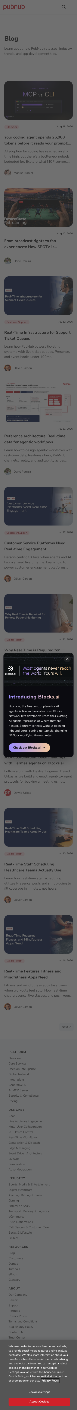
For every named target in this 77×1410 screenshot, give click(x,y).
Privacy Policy (50, 1381)
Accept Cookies (39, 1402)
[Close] (67, 658)
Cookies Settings (39, 1392)
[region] (38, 1375)
